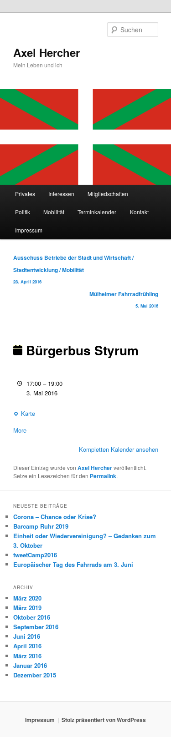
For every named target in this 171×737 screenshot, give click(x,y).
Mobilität (53, 212)
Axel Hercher (46, 52)
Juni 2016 (26, 636)
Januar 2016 (30, 665)
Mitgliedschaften (108, 193)
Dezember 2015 (34, 675)
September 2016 (35, 626)
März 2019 (27, 607)
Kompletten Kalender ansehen (118, 449)
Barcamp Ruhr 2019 (40, 526)
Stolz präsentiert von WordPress (104, 720)
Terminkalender (97, 212)
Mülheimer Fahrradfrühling (123, 299)
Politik (22, 212)
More (19, 430)
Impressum (28, 230)
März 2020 (27, 598)
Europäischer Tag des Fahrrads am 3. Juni (73, 564)
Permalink (103, 476)
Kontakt (139, 212)
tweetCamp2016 (35, 554)
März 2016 (27, 655)
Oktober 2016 (31, 617)
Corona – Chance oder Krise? (54, 516)
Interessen (61, 193)
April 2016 (27, 645)
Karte (24, 413)
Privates (25, 193)
